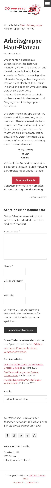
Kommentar (12, 231)
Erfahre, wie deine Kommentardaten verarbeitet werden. (23, 348)
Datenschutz (32, 482)
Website (9, 295)
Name (8, 266)
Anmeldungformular (26, 180)
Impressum (18, 482)
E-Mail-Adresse (13, 280)
